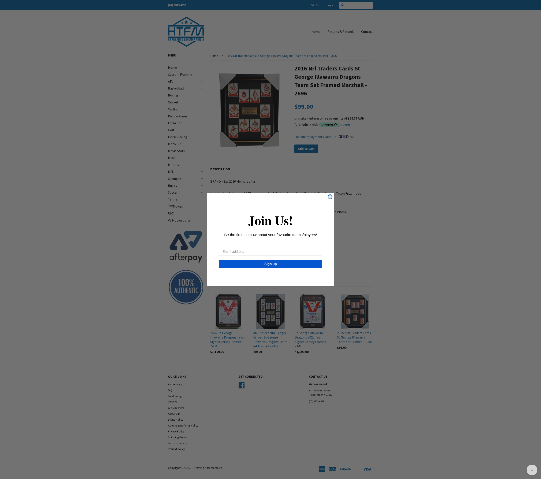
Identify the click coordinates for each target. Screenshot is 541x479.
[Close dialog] (330, 197)
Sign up (270, 264)
